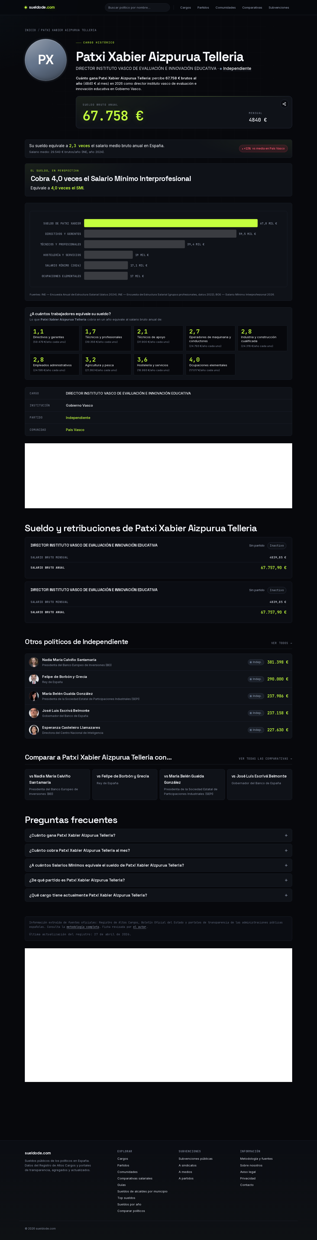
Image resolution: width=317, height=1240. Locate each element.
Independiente (237, 68)
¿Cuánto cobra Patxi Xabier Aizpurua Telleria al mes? (79, 850)
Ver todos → (281, 643)
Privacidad (248, 1178)
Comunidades (226, 7)
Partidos (203, 7)
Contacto (247, 1185)
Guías (121, 1185)
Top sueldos (126, 1198)
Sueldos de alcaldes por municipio (142, 1191)
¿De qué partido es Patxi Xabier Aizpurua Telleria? (77, 880)
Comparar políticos (131, 1211)
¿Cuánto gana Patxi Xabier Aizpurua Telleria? (72, 835)
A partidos (186, 1178)
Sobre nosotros (251, 1165)
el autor (139, 927)
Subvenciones (279, 7)
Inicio (30, 30)
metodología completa (83, 927)
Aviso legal (248, 1172)
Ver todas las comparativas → (265, 759)
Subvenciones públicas (196, 1158)
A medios (185, 1172)
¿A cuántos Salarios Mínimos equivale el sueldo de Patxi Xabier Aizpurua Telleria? (106, 865)
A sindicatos (188, 1165)
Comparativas (252, 7)
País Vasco (75, 429)
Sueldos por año (129, 1204)
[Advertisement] (158, 475)
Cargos (185, 7)
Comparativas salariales (134, 1178)
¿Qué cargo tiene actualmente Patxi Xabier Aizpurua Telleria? (88, 895)
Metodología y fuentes (256, 1158)
